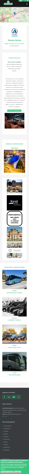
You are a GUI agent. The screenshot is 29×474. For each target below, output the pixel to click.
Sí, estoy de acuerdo (6, 472)
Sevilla (14, 148)
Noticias (6, 442)
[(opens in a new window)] (14, 194)
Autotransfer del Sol (14, 347)
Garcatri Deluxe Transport (14, 292)
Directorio (6, 436)
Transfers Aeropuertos (14, 110)
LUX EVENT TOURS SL (14, 320)
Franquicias (6, 450)
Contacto (6, 431)
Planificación (7, 447)
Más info (3, 469)
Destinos (6, 434)
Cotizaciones (7, 428)
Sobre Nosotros (7, 426)
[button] (14, 13)
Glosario (6, 444)
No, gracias (17, 472)
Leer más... (5, 416)
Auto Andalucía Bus (14, 375)
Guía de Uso (7, 439)
